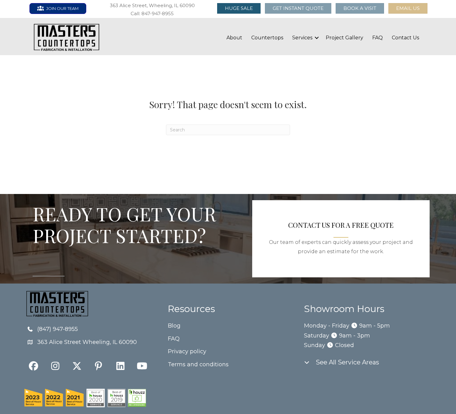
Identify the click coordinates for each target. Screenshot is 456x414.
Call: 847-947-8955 (152, 13)
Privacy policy (187, 351)
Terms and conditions (198, 364)
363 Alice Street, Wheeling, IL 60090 (152, 5)
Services (302, 38)
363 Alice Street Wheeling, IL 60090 (87, 342)
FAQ (377, 38)
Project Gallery (344, 38)
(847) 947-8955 (57, 329)
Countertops (267, 38)
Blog (174, 325)
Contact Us (405, 38)
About (234, 38)
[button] (407, 8)
